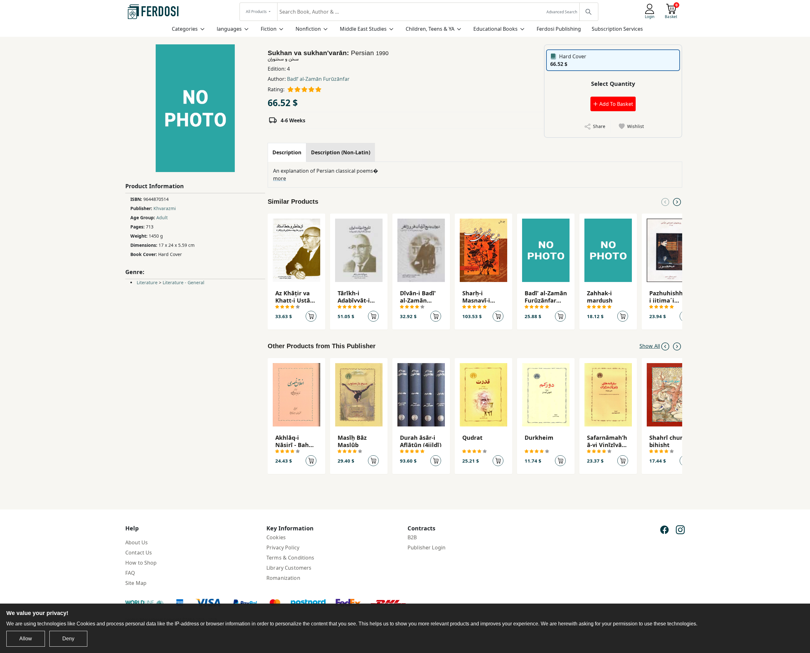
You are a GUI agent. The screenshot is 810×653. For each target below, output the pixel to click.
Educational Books (495, 28)
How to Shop (141, 562)
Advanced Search (561, 12)
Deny (68, 638)
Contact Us (138, 552)
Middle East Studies (363, 28)
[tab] (287, 152)
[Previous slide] (665, 201)
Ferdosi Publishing (559, 28)
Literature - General (183, 282)
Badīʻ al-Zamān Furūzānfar (318, 78)
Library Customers (288, 567)
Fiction (269, 28)
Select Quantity (613, 83)
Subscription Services (617, 28)
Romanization (283, 577)
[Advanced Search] (588, 12)
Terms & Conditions (290, 557)
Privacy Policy (282, 547)
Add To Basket (615, 103)
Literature (147, 282)
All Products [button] (257, 11)
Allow (25, 638)
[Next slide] (677, 201)
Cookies (276, 537)
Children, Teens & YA (430, 28)
